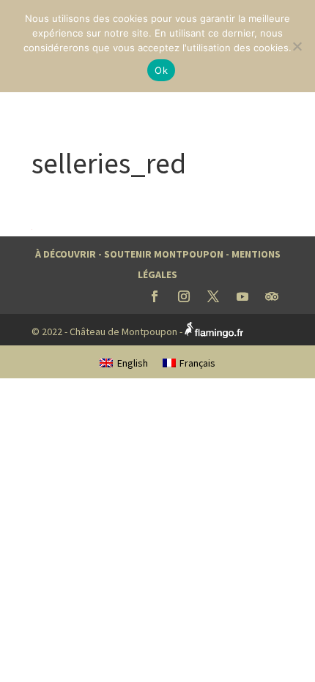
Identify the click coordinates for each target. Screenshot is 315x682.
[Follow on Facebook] (154, 296)
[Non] (296, 46)
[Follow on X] (213, 296)
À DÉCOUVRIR (65, 254)
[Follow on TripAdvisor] (272, 296)
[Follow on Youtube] (242, 296)
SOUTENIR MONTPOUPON (163, 254)
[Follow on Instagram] (184, 296)
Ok (161, 70)
